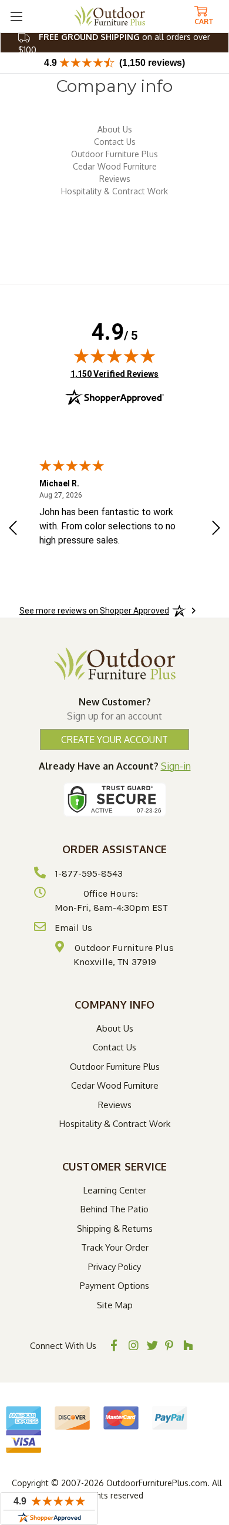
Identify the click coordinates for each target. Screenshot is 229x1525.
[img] (114, 355)
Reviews (114, 179)
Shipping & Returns (115, 1228)
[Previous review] (13, 530)
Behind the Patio (114, 1209)
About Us (114, 129)
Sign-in (176, 766)
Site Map (115, 1305)
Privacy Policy (114, 1266)
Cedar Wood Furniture (115, 166)
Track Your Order (115, 1247)
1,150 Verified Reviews (114, 374)
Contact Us (115, 142)
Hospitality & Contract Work (114, 191)
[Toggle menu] (16, 16)
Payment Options (114, 1285)
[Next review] (216, 530)
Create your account (114, 739)
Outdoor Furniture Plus (114, 154)
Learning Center (114, 1190)
